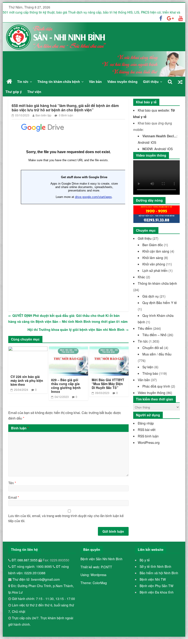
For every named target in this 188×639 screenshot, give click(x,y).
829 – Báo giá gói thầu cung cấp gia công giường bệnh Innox (66, 385)
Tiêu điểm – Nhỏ (154, 334)
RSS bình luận (148, 436)
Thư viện (34, 91)
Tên (12, 482)
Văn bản (95, 81)
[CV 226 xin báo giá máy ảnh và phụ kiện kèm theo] (27, 349)
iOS (153, 142)
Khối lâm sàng (152, 257)
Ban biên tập (43, 115)
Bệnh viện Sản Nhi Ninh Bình (101, 559)
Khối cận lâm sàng (155, 251)
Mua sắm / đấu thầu (156, 354)
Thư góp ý (14, 91)
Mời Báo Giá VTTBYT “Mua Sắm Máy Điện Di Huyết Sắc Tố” (108, 383)
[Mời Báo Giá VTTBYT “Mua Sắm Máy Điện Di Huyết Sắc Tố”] (109, 349)
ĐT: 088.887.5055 (25, 560)
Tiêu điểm (145, 328)
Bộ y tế (145, 560)
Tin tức (22, 81)
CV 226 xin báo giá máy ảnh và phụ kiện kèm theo (27, 380)
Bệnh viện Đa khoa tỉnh (157, 592)
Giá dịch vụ (150, 296)
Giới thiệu (151, 81)
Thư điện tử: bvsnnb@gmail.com (35, 579)
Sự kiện (147, 367)
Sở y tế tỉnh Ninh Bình (155, 566)
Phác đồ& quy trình (156, 386)
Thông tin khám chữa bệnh (58, 81)
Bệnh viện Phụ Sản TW (156, 585)
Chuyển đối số (152, 347)
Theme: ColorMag (93, 582)
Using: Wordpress (93, 574)
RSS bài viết (146, 429)
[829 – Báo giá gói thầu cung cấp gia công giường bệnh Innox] (68, 349)
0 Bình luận (65, 115)
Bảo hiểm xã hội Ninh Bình (159, 573)
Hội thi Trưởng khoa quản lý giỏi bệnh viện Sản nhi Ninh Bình (78, 329)
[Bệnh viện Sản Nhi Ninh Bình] (9, 81)
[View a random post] (180, 82)
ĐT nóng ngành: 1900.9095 (32, 566)
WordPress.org (149, 442)
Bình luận (20, 428)
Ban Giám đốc (152, 244)
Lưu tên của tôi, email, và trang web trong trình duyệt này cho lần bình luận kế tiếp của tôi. (66, 518)
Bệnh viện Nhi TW (153, 579)
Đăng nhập (146, 423)
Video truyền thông (122, 81)
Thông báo (150, 373)
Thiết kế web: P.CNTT (96, 567)
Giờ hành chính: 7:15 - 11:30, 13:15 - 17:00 (43, 598)
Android (143, 142)
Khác (141, 277)
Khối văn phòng (153, 264)
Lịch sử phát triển (155, 270)
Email (13, 497)
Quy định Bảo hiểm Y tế (159, 302)
